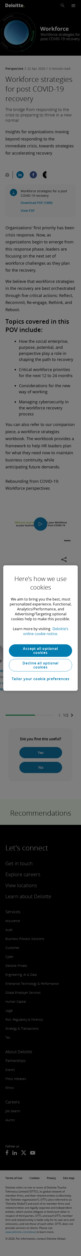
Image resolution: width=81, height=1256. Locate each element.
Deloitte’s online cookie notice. (45, 631)
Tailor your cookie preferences (41, 678)
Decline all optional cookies (40, 665)
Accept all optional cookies (40, 650)
